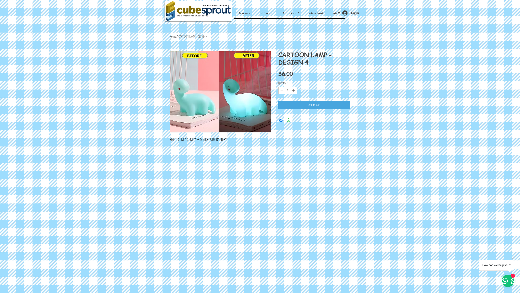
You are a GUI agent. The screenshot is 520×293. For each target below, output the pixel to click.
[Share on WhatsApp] (288, 120)
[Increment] (293, 90)
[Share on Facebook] (280, 120)
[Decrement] (281, 90)
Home (173, 36)
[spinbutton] (287, 90)
